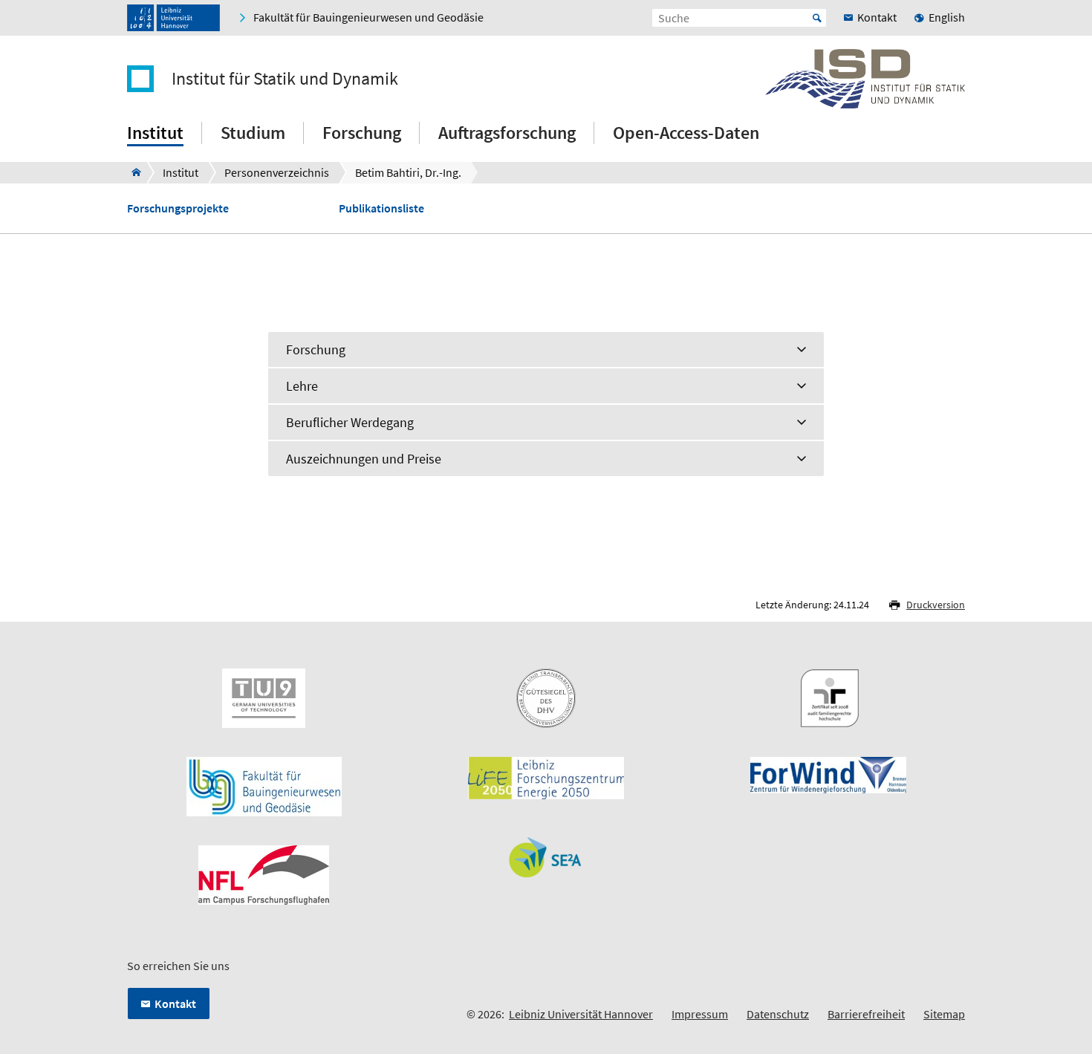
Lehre (302, 385)
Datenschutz (778, 1013)
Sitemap (944, 1013)
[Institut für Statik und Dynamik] (132, 172)
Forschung (315, 349)
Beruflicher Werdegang (350, 422)
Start (817, 18)
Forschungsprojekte (178, 208)
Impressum (700, 1013)
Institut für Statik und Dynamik (285, 79)
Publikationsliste (381, 208)
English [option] (947, 17)
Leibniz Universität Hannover (581, 1013)
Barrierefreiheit (866, 1013)
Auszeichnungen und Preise (363, 458)
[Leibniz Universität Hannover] (173, 17)
